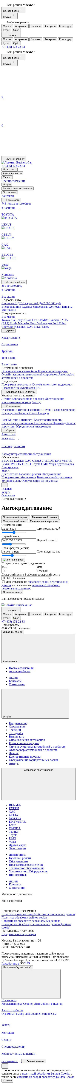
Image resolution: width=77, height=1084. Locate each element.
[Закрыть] (31, 984)
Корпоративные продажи (28, 398)
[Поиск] (29, 92)
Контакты (7, 195)
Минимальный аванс (14, 521)
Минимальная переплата (44, 521)
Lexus (36, 320)
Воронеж (36, 26)
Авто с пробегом (12, 173)
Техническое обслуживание (54, 477)
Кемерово (50, 26)
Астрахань (21, 26)
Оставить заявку (12, 592)
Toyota (5, 320)
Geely (19, 320)
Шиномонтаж (49, 480)
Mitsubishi (20, 326)
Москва (7, 26)
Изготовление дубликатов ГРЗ (21, 387)
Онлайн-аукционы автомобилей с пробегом (29, 374)
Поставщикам (43, 423)
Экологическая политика (17, 423)
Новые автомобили (21, 668)
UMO (44, 464)
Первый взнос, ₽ (47, 540)
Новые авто (9, 169)
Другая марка (65, 464)
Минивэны (8, 310)
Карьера (23, 413)
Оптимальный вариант (15, 517)
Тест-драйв (16, 733)
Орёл (16, 30)
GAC (30, 326)
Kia (13, 320)
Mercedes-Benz (27, 323)
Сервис (7, 177)
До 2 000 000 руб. (50, 303)
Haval (38, 326)
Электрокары (10, 467)
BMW (44, 320)
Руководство (9, 413)
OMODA (15, 464)
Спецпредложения (13, 180)
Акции (13, 677)
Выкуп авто (16, 736)
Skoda (14, 323)
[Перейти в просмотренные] (29, 154)
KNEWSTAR (63, 460)
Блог (4, 419)
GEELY (37, 460)
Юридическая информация (33, 426)
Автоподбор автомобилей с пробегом (33, 749)
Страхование (17, 726)
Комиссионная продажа (53, 371)
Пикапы (67, 306)
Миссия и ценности (21, 419)
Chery (45, 326)
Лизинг (6, 398)
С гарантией (30, 303)
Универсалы (41, 306)
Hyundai (53, 320)
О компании (9, 192)
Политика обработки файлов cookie (24, 917)
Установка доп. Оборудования (20, 480)
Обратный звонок (12, 632)
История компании (30, 409)
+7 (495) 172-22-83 (13, 46)
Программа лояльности (16, 384)
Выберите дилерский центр (42, 574)
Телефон (42, 570)
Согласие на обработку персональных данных (30, 920)
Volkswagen (45, 323)
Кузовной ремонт (30, 474)
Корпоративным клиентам (17, 188)
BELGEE (7, 460)
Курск (6, 30)
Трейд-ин (15, 729)
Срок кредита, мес (48, 551)
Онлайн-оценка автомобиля (19, 371)
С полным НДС (11, 303)
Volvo (62, 323)
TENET (26, 464)
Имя (39, 566)
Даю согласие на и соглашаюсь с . (34, 585)
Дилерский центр (12, 574)
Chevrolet (7, 326)
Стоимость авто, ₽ (48, 528)
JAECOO (48, 460)
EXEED (19, 460)
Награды (43, 413)
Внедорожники (11, 306)
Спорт (33, 413)
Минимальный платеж (44, 517)
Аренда (36, 402)
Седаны (27, 306)
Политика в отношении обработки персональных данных (38, 914)
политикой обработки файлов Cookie (45, 1073)
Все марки (8, 316)
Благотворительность (47, 419)
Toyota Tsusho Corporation (59, 409)
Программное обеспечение (18, 477)
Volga (52, 464)
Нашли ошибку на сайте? (17, 967)
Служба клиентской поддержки (52, 384)
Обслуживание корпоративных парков (33, 759)
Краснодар (65, 26)
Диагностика (9, 474)
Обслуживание (51, 474)
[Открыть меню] (4, 484)
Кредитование (18, 723)
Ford (56, 323)
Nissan (27, 320)
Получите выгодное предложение (23, 563)
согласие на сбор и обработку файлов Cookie (45, 1076)
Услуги (7, 184)
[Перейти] (1, 897)
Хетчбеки (55, 306)
